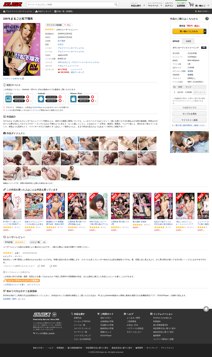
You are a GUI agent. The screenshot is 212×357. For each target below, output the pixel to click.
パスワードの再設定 (135, 328)
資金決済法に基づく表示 (122, 348)
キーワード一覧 (80, 332)
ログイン (169, 6)
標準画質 (176, 41)
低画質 (188, 41)
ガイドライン (33, 285)
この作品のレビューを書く (14, 285)
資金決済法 (163, 332)
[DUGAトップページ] (12, 4)
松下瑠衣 (61, 41)
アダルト (61, 66)
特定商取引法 (164, 328)
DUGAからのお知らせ (162, 318)
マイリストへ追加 (189, 120)
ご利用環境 (131, 321)
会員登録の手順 (106, 321)
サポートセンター (134, 332)
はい (39, 266)
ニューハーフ (73, 66)
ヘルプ (130, 314)
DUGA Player (37, 107)
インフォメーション (163, 314)
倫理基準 (157, 335)
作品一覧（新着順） (65, 11)
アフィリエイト (167, 348)
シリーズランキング (82, 335)
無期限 (190, 71)
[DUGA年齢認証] (42, 314)
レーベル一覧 (79, 325)
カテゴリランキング (82, 328)
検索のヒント (106, 332)
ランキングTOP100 (82, 321)
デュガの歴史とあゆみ (45, 333)
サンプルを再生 (190, 114)
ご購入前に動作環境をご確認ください (190, 125)
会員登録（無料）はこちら (14, 299)
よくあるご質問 (133, 318)
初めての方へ (203, 11)
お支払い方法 (132, 325)
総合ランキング (77, 72)
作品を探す (79, 314)
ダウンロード (199, 92)
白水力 (60, 44)
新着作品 (77, 318)
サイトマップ (152, 348)
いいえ (51, 266)
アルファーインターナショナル (19, 11)
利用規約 (157, 321)
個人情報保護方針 (160, 325)
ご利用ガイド (106, 314)
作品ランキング (44, 11)
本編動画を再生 (190, 107)
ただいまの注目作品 (82, 339)
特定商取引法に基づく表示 (97, 348)
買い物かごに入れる (189, 31)
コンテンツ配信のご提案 (163, 339)
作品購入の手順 (106, 325)
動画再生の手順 (106, 328)
